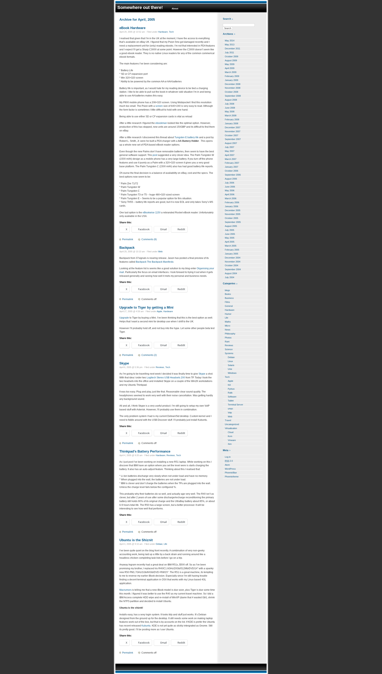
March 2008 (230, 115)
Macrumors (125, 590)
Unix (230, 369)
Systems (229, 353)
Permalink (127, 239)
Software (232, 396)
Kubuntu (146, 625)
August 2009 (231, 60)
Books (228, 294)
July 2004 (229, 277)
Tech (171, 32)
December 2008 (232, 84)
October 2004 (231, 265)
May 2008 (229, 111)
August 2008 (231, 100)
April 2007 (229, 155)
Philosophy (230, 333)
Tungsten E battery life (186, 137)
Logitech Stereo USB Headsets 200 (166, 377)
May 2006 (229, 190)
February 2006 (232, 202)
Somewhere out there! (140, 7)
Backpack (126, 248)
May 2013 (229, 44)
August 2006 (231, 179)
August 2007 (231, 143)
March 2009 (230, 72)
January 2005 (231, 254)
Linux (230, 361)
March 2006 (230, 198)
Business (229, 298)
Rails (230, 392)
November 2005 (232, 214)
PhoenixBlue (231, 472)
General (229, 306)
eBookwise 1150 (152, 212)
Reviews (160, 367)
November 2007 (232, 131)
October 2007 (231, 135)
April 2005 (229, 242)
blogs (227, 290)
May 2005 (229, 238)
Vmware (232, 440)
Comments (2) (149, 355)
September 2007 (233, 139)
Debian (159, 544)
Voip (230, 412)
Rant (227, 341)
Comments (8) (149, 239)
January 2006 (231, 206)
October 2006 (231, 171)
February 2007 (232, 163)
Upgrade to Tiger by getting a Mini (146, 307)
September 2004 (233, 269)
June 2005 (230, 234)
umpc (230, 408)
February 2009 (232, 76)
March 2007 (230, 159)
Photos (228, 337)
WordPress (230, 469)
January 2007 (231, 167)
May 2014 (229, 40)
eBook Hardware (132, 28)
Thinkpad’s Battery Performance (144, 451)
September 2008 (233, 96)
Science (229, 349)
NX (229, 385)
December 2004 (232, 257)
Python (231, 389)
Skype (124, 363)
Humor (228, 314)
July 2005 (229, 230)
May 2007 (229, 151)
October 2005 (231, 218)
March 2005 (230, 246)
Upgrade (124, 317)
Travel (228, 420)
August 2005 (231, 226)
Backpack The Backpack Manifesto (154, 261)
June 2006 (230, 186)
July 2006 (229, 183)
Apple (159, 311)
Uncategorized (232, 424)
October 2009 (231, 56)
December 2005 (232, 210)
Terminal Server (235, 404)
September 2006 (233, 175)
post (155, 155)
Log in (228, 457)
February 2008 (232, 119)
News (227, 329)
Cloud (230, 432)
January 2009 (231, 80)
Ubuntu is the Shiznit (136, 540)
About (175, 8)
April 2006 (229, 194)
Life (165, 544)
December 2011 (232, 48)
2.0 (229, 461)
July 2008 (229, 104)
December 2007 (232, 127)
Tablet (231, 400)
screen (159, 106)
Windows (232, 373)
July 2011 (229, 52)
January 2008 (231, 123)
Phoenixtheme (232, 476)
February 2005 (232, 250)
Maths (228, 321)
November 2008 (232, 88)
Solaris (231, 365)
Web (160, 251)
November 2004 (232, 261)
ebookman (161, 123)
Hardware (163, 32)
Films (227, 302)
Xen (230, 444)
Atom (227, 465)
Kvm (230, 436)
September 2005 (233, 222)
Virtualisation (231, 428)
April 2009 (229, 68)
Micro (227, 325)
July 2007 (229, 147)
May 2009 (229, 64)
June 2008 (230, 108)
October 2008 (231, 92)
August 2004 (231, 273)
